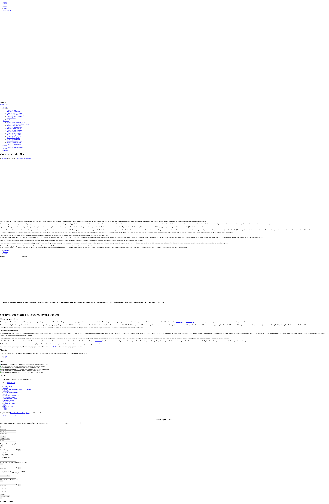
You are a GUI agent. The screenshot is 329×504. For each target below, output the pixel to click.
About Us (6, 391)
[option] (166, 453)
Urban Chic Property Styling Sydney (20, 413)
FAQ (8, 119)
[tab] (164, 425)
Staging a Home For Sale (10, 401)
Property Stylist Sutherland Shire (16, 122)
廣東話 (5, 8)
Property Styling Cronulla (14, 128)
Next (8, 438)
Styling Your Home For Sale (11, 395)
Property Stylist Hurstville (14, 136)
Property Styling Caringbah (14, 130)
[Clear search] (19, 450)
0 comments (27, 158)
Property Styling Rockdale (14, 135)
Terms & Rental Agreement (10, 392)
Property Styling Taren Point (14, 127)
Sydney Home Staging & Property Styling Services (17, 389)
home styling (179, 322)
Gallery (5, 148)
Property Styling (11, 110)
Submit (2, 494)
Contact (5, 150)
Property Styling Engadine (14, 144)
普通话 (5, 6)
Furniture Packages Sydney (14, 116)
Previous (3, 438)
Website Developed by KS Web (8, 416)
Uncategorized (19, 158)
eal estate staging (190, 322)
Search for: (3, 256)
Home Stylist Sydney (9, 397)
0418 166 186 (7, 10)
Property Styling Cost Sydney (15, 147)
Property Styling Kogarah (14, 133)
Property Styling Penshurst (14, 142)
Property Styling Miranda (14, 131)
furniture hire (98, 341)
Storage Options (7, 386)
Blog (4, 405)
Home (5, 107)
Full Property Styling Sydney (15, 113)
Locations (6, 121)
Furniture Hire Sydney (9, 403)
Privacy (5, 394)
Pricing (5, 145)
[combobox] (164, 445)
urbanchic (4, 158)
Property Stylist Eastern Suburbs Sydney (18, 124)
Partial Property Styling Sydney (15, 114)
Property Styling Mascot (13, 139)
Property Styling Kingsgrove (14, 141)
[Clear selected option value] (1, 446)
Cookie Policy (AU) (8, 406)
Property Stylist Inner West (14, 125)
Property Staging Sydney (13, 111)
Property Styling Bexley (13, 138)
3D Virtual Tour (11, 118)
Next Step (3, 437)
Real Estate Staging (8, 400)
